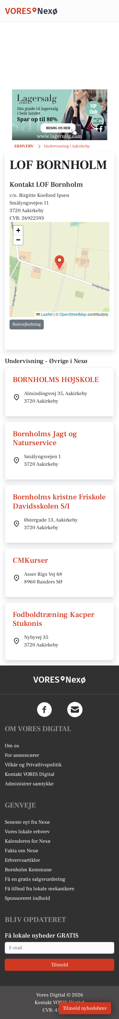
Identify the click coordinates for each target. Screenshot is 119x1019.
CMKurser (30, 560)
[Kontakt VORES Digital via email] (75, 709)
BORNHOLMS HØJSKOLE (56, 380)
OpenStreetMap (73, 314)
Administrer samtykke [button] (29, 784)
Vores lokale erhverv (27, 831)
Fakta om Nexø (21, 850)
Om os (12, 746)
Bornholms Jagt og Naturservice (45, 438)
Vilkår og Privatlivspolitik (33, 765)
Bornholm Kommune (28, 869)
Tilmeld (59, 965)
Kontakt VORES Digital (30, 774)
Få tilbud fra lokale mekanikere (39, 889)
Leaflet (46, 314)
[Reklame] (59, 114)
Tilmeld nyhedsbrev (85, 1008)
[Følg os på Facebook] (44, 709)
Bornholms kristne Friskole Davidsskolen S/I (59, 501)
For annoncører (22, 755)
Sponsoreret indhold (27, 898)
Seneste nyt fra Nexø (27, 822)
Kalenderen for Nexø (27, 841)
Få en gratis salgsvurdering (35, 879)
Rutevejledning (26, 324)
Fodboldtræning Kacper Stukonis (53, 619)
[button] (59, 262)
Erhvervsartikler (22, 860)
